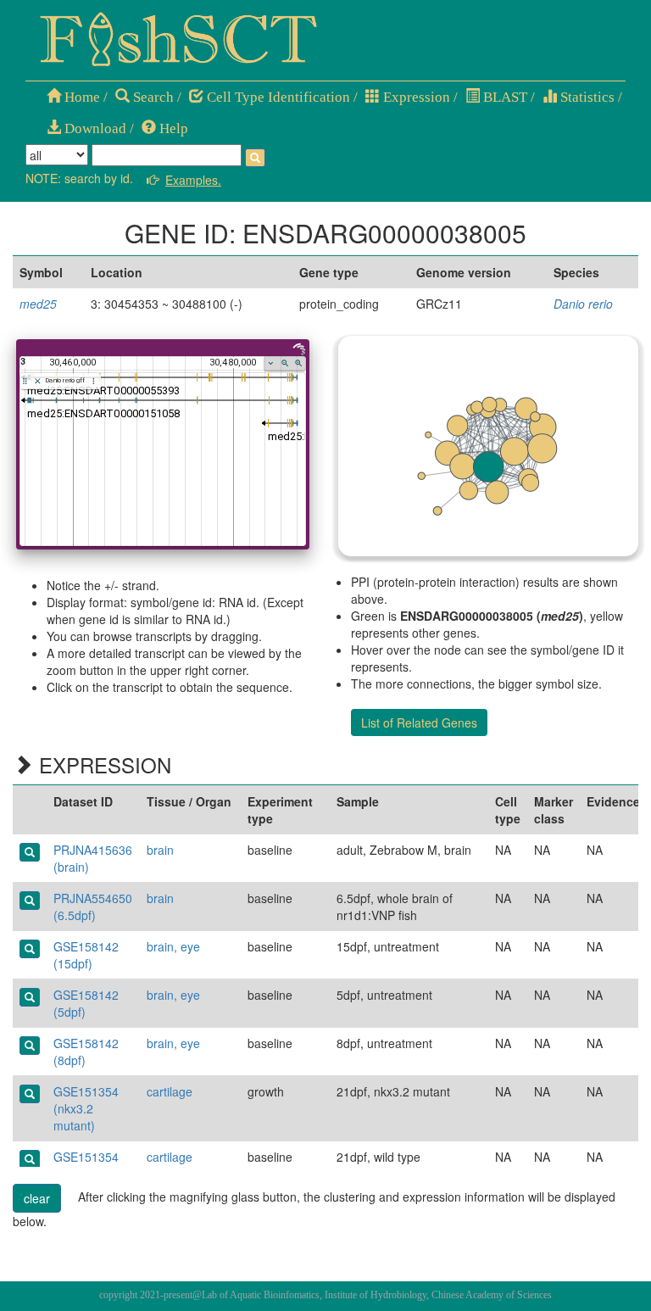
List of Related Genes (419, 722)
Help (172, 128)
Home (80, 97)
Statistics (586, 97)
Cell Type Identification (276, 97)
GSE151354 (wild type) (86, 1165)
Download (93, 128)
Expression (415, 97)
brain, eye (173, 946)
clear (37, 1198)
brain (160, 849)
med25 (38, 303)
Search (152, 97)
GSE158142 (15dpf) (86, 955)
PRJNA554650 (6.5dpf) (92, 906)
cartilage (169, 1091)
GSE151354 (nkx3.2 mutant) (86, 1108)
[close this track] (38, 381)
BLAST (503, 97)
